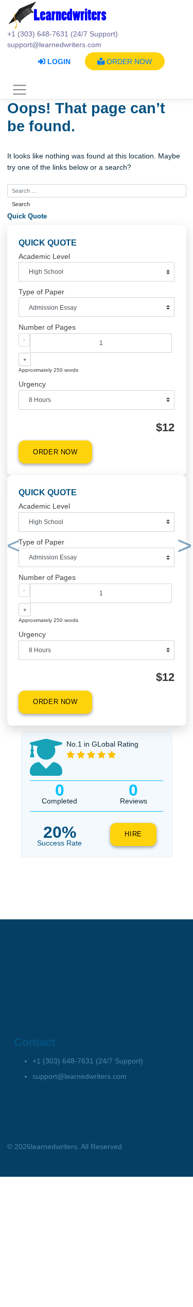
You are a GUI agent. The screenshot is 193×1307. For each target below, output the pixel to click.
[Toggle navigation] (19, 90)
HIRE (133, 834)
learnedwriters (54, 1146)
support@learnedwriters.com (79, 1076)
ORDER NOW (128, 61)
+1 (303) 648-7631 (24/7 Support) (87, 1061)
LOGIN (58, 61)
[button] (11, 547)
